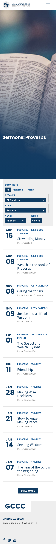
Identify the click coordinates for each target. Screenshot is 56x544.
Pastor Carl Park (24, 242)
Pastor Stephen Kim (26, 272)
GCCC (15, 506)
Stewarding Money (31, 238)
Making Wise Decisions (26, 394)
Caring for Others (30, 291)
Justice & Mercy (39, 285)
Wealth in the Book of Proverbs (33, 266)
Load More (28, 490)
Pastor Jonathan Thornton (30, 295)
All (8, 189)
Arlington (18, 189)
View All (36, 220)
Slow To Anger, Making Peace (28, 420)
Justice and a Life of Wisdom (32, 315)
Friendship (25, 369)
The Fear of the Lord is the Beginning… (34, 469)
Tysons (30, 189)
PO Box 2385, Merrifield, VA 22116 (20, 523)
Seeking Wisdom (29, 444)
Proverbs (22, 230)
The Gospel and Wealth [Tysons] (29, 345)
